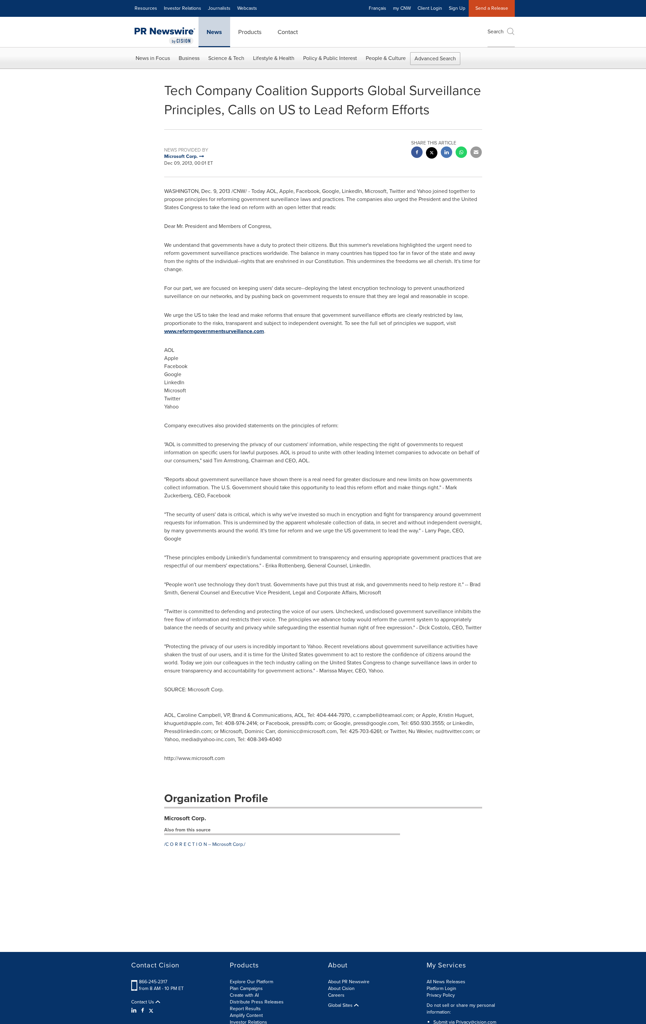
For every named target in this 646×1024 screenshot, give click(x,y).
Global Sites (341, 1005)
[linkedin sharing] (446, 153)
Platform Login (441, 988)
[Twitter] (151, 1010)
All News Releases (446, 981)
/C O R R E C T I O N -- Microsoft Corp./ (204, 844)
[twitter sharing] (431, 153)
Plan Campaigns (246, 988)
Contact (288, 32)
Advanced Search (435, 58)
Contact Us (143, 1002)
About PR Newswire (348, 981)
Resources (146, 8)
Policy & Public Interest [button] (330, 58)
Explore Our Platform (251, 981)
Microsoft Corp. (185, 818)
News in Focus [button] (153, 58)
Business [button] (189, 58)
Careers (336, 995)
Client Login (430, 8)
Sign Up (457, 8)
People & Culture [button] (386, 58)
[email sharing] (476, 153)
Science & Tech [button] (226, 58)
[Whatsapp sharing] (461, 153)
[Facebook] (143, 1010)
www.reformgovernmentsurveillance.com (214, 331)
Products (249, 32)
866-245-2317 (153, 981)
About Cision (341, 988)
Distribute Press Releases (257, 1001)
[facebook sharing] (417, 153)
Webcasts (247, 8)
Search (496, 31)
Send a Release (491, 8)
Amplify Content (246, 1015)
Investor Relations (182, 8)
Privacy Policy (441, 995)
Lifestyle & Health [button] (273, 58)
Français (377, 8)
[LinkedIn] (134, 1010)
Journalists (219, 8)
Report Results (245, 1008)
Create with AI (244, 995)
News (214, 32)
